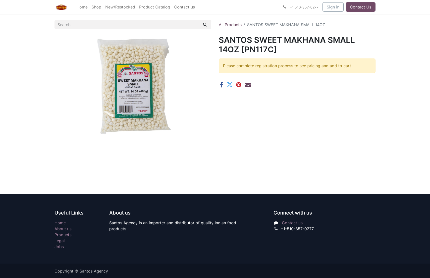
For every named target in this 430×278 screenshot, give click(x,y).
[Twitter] (230, 85)
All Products (230, 24)
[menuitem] (82, 7)
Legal (59, 240)
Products (62, 234)
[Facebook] (221, 85)
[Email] (248, 85)
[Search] (205, 24)
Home (60, 222)
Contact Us (360, 6)
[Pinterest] (238, 85)
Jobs (59, 246)
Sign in (333, 6)
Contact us (292, 222)
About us (62, 228)
